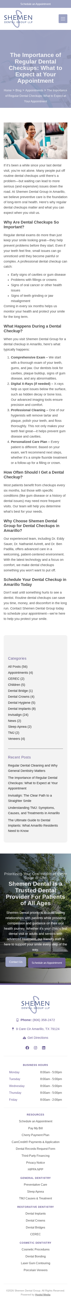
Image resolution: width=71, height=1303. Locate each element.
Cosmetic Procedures (36, 1249)
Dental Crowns (35, 1220)
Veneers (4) (16, 739)
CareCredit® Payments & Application (36, 1142)
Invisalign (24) (18, 715)
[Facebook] (27, 1047)
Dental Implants (35, 1213)
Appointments (34, 90)
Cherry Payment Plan (35, 1135)
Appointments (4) (20, 672)
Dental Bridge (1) (20, 691)
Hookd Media (42, 1294)
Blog (18, 90)
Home (8, 90)
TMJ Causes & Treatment (35, 1198)
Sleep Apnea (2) (19, 726)
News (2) (14, 721)
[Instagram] (35, 1047)
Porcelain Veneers (36, 1270)
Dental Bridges (35, 1227)
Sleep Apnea (35, 1191)
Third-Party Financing (35, 1155)
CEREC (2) (16, 679)
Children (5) (16, 685)
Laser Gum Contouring (35, 1263)
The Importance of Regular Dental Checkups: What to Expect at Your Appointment (33, 783)
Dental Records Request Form (35, 1148)
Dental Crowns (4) (21, 696)
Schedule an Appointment (35, 1121)
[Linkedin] (43, 1047)
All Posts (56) (17, 666)
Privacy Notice (35, 1162)
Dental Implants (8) (22, 709)
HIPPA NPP (35, 1169)
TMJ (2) (13, 733)
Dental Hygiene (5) (21, 703)
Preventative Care (35, 1184)
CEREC (35, 1234)
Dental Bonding (35, 1256)
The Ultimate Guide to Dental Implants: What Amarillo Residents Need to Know (33, 825)
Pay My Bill (35, 1128)
